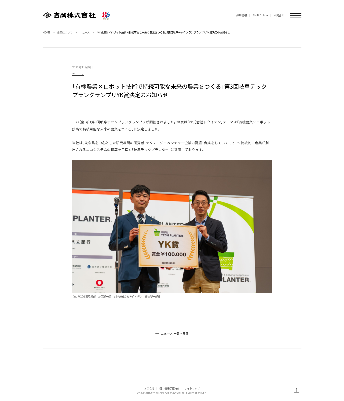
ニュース (85, 32)
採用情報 (241, 15)
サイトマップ (192, 388)
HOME (46, 32)
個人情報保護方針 (169, 388)
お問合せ (279, 15)
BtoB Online (260, 15)
